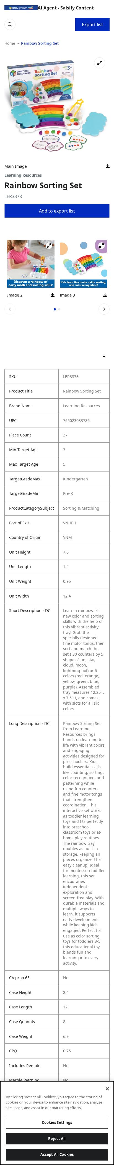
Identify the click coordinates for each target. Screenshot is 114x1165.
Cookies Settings (57, 1122)
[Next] (104, 309)
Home (9, 43)
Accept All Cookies (57, 1154)
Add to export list (57, 211)
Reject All (57, 1138)
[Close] (107, 1089)
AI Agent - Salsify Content (66, 8)
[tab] (55, 309)
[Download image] (108, 166)
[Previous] (9, 309)
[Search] (10, 24)
